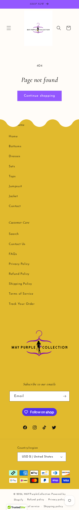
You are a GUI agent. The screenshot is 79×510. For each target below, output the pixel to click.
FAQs (13, 254)
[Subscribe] (64, 396)
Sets (12, 166)
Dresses (14, 156)
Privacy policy (56, 500)
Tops (12, 176)
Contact (15, 206)
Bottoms (15, 146)
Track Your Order (22, 304)
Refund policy (35, 500)
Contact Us (17, 244)
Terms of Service (21, 293)
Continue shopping (39, 96)
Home (13, 136)
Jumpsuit (15, 186)
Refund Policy (19, 274)
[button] (9, 28)
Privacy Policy (19, 264)
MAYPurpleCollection (37, 494)
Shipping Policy (20, 284)
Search (14, 234)
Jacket (13, 196)
